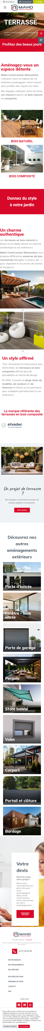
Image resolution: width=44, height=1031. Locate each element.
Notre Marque (14, 960)
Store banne (16, 708)
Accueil (6, 32)
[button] (8, 2)
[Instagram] (30, 1004)
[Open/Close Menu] (4, 6)
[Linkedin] (24, 1004)
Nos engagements (16, 965)
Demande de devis (15, 981)
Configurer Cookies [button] (10, 1026)
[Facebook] (18, 1004)
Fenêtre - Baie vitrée (18, 615)
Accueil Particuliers (17, 32)
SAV (9, 991)
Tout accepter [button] (24, 1026)
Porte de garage (20, 647)
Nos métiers (13, 970)
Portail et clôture (21, 800)
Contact (12, 986)
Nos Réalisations (15, 977)
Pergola (12, 678)
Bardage (13, 831)
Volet (10, 739)
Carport (12, 770)
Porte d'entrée (18, 586)
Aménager (29, 939)
